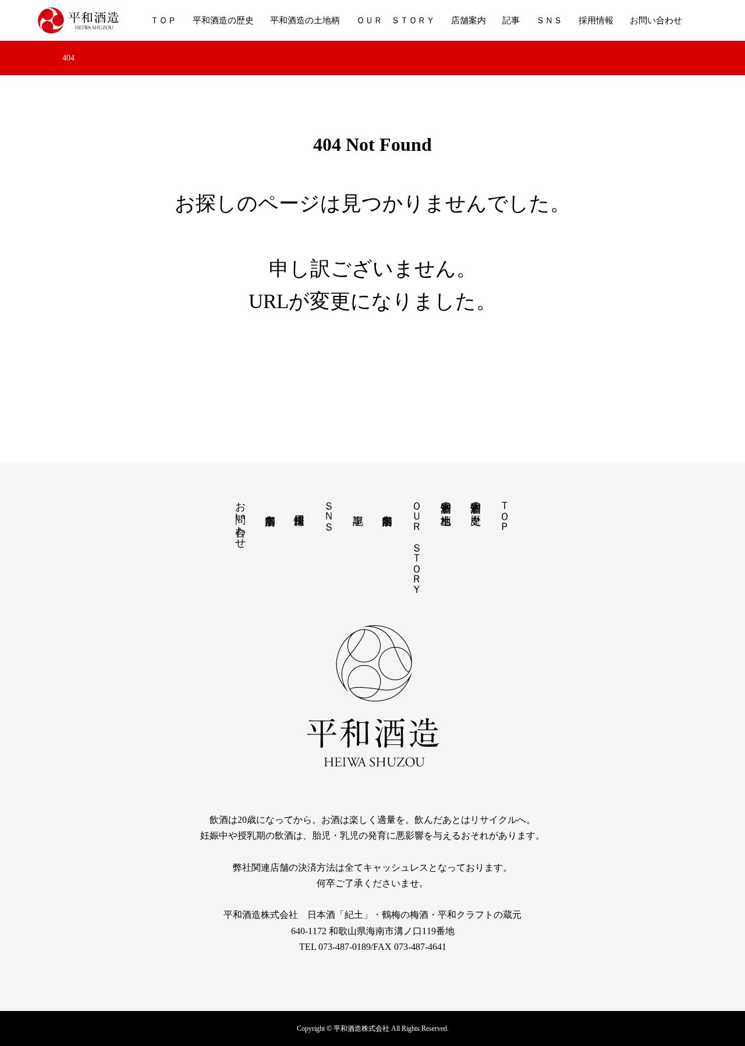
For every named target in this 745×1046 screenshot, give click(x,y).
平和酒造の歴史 (223, 20)
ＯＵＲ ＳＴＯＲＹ (395, 20)
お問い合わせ (656, 20)
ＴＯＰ (163, 20)
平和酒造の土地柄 (305, 20)
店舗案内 (468, 20)
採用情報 (596, 20)
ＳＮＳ (549, 20)
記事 (511, 20)
